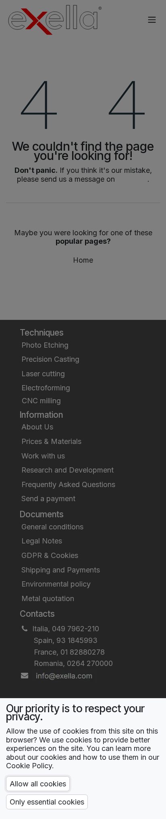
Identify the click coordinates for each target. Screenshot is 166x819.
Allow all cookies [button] (38, 784)
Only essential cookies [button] (47, 802)
